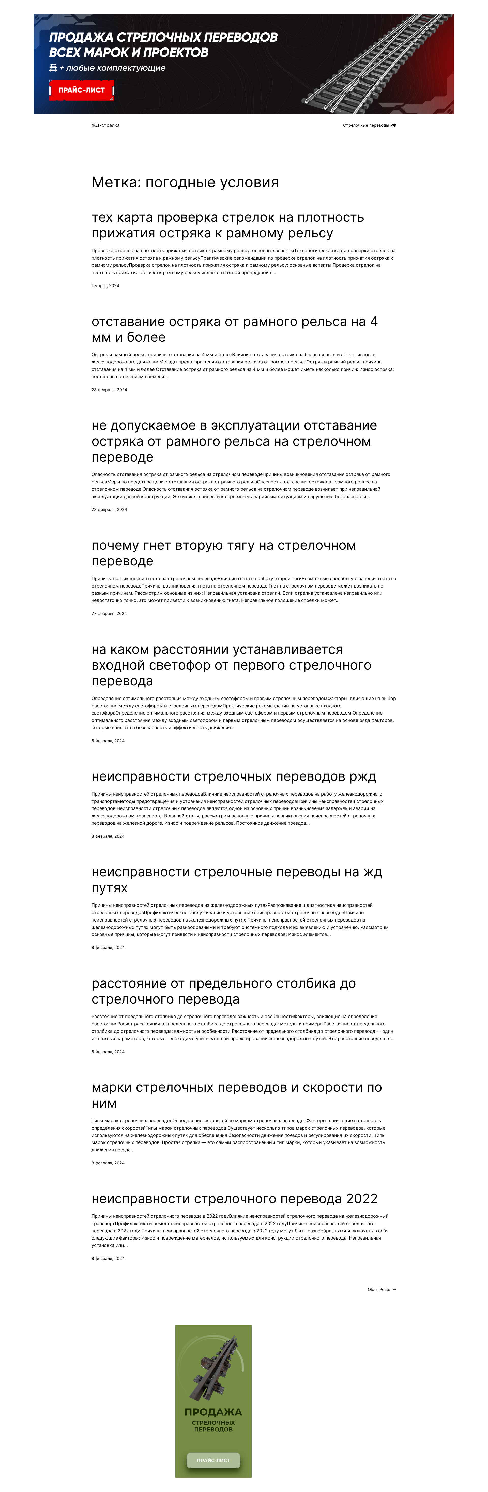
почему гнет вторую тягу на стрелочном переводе (224, 553)
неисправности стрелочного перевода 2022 (235, 1199)
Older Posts (382, 1289)
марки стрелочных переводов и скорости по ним (237, 1095)
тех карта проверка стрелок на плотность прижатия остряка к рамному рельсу (228, 225)
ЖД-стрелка (106, 125)
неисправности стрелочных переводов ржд (234, 776)
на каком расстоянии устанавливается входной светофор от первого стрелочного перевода (232, 665)
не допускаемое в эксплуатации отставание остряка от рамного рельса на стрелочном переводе (234, 441)
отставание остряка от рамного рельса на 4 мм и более (235, 329)
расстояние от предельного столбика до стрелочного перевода (224, 991)
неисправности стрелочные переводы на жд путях (237, 879)
